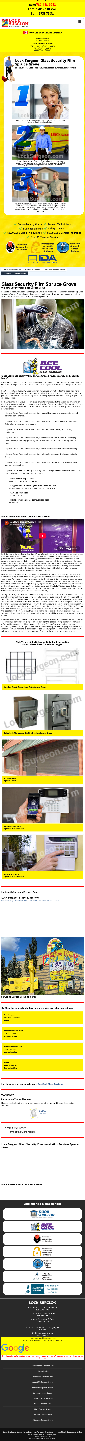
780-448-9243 (42, 1321)
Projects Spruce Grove (42, 1414)
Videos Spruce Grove (42, 1404)
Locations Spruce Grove (42, 1387)
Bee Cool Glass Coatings (50, 1083)
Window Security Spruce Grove (54, 269)
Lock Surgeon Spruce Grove (12, 269)
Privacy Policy (43, 1371)
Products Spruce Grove (32, 269)
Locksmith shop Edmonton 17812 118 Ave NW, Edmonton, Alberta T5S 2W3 (30, 901)
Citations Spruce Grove (42, 1420)
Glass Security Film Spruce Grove (15, 273)
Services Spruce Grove (42, 1393)
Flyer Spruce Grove (42, 1409)
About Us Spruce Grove (42, 1382)
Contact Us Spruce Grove (42, 1376)
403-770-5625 (42, 1335)
